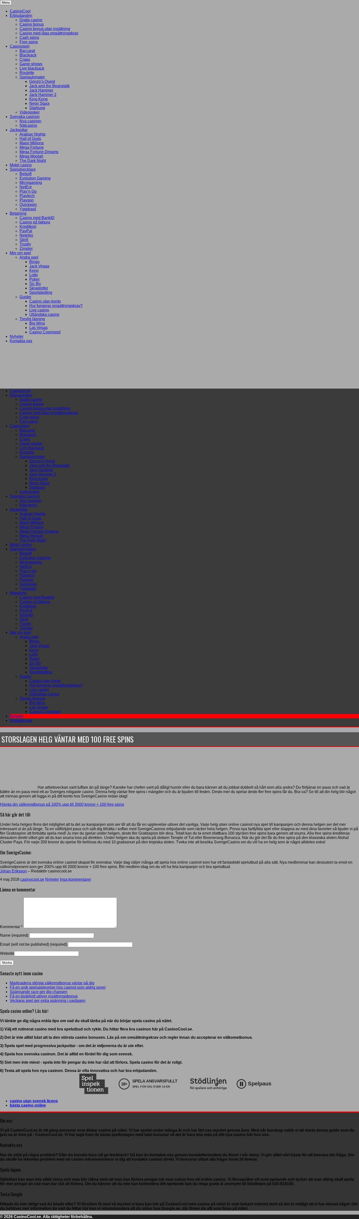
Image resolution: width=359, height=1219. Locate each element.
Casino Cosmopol (45, 332)
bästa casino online (28, 1105)
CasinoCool (20, 11)
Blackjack (28, 55)
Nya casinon (30, 121)
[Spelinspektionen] (93, 1083)
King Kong (38, 99)
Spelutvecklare (23, 169)
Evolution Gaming (35, 178)
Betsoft (26, 174)
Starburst (37, 108)
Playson (27, 200)
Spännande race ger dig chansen (38, 992)
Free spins (29, 42)
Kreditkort (28, 226)
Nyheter (16, 336)
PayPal (26, 231)
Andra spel (29, 257)
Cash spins (29, 37)
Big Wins (37, 323)
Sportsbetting (40, 292)
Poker (34, 279)
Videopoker (30, 112)
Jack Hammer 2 (42, 95)
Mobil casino (21, 165)
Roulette (27, 73)
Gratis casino (31, 20)
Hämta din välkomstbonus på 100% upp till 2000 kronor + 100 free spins (62, 804)
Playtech (27, 196)
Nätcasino (28, 125)
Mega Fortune (32, 147)
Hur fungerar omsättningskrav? (56, 306)
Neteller (26, 235)
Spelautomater (32, 77)
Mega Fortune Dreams (39, 152)
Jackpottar (19, 130)
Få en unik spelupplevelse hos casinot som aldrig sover (58, 987)
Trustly (25, 244)
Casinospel (20, 46)
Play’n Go (28, 191)
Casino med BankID (37, 218)
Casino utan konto (45, 301)
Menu (6, 2)
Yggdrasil (28, 209)
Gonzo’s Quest (42, 81)
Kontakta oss (21, 341)
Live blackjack (32, 68)
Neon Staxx (39, 103)
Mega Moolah (31, 156)
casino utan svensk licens (34, 1101)
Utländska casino (44, 314)
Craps (25, 59)
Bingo (34, 262)
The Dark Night (33, 161)
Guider (25, 297)
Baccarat (27, 51)
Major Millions (32, 143)
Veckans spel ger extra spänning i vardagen (47, 1000)
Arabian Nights (32, 134)
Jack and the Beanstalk (49, 86)
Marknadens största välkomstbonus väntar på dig (52, 983)
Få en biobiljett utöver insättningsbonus (44, 996)
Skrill (24, 240)
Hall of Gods (30, 139)
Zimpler (26, 248)
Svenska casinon (25, 117)
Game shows (31, 64)
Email (33, 944)
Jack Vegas (39, 266)
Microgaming (31, 182)
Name (14, 935)
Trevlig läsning (32, 319)
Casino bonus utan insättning (45, 29)
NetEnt (26, 187)
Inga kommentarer (75, 879)
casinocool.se (32, 879)
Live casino (39, 310)
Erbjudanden (21, 15)
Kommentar (11, 927)
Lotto (33, 275)
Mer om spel (20, 253)
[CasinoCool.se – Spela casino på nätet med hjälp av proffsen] (36, 382)
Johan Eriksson (13, 871)
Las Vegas (38, 328)
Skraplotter (38, 288)
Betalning (18, 213)
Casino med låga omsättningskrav (49, 33)
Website (7, 953)
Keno (34, 270)
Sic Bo (35, 284)
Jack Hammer (41, 90)
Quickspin (28, 204)
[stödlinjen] (208, 1084)
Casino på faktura (35, 222)
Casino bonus (32, 24)
